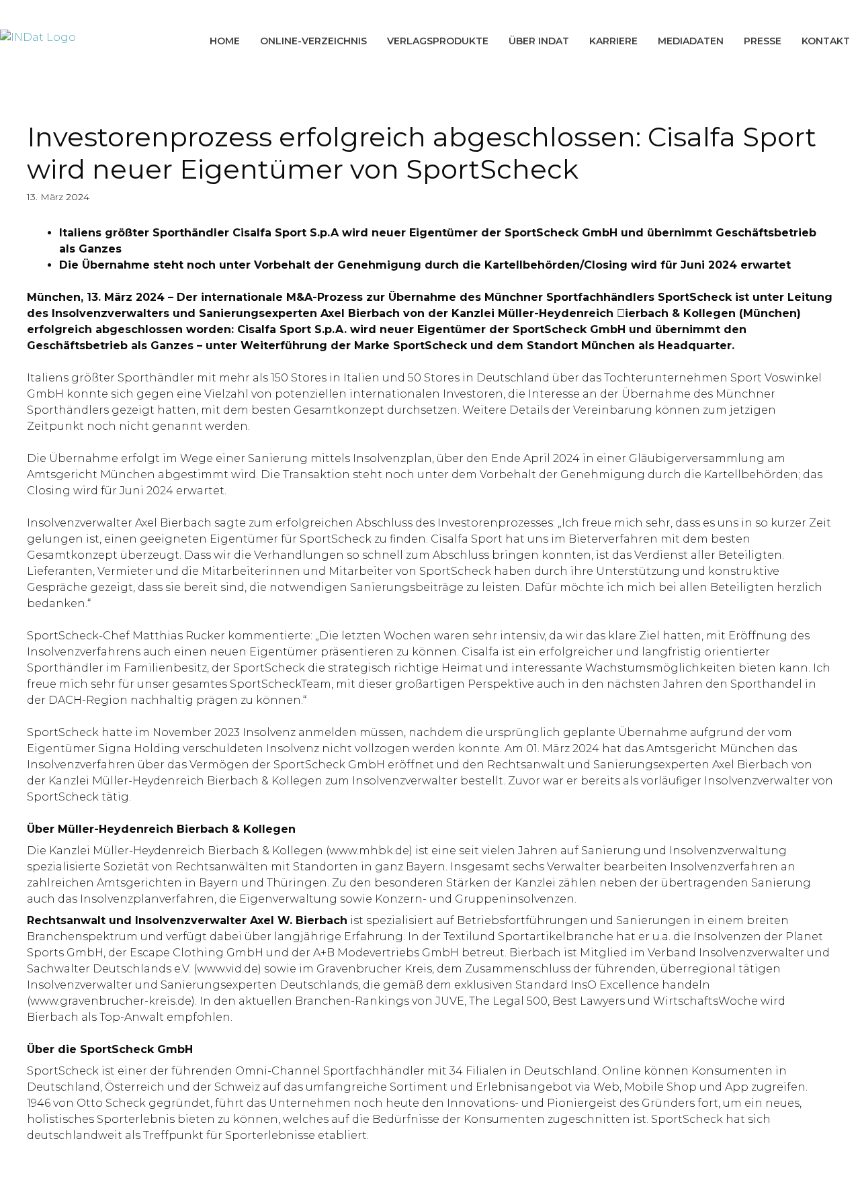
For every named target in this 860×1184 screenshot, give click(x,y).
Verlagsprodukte (437, 41)
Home (225, 41)
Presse (762, 41)
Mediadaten (691, 41)
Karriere (613, 41)
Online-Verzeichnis (313, 41)
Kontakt (826, 41)
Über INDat (539, 41)
